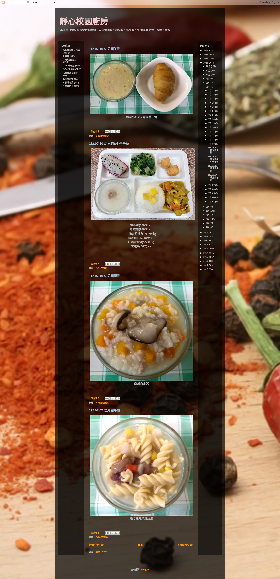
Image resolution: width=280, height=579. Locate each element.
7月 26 (211, 103)
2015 (206, 261)
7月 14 (211, 135)
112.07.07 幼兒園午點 (104, 410)
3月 (208, 219)
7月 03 (211, 201)
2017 (206, 253)
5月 (208, 211)
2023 (206, 63)
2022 (206, 232)
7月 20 (211, 119)
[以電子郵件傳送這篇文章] (106, 131)
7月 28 (211, 94)
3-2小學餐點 (101, 268)
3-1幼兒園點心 (102, 136)
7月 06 (211, 189)
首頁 (141, 545)
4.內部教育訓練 (70, 73)
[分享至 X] (112, 131)
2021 (206, 236)
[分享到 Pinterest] (118, 131)
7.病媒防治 (68, 86)
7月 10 (211, 144)
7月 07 (211, 185)
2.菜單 (66, 56)
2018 (206, 249)
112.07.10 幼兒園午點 (104, 49)
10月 (208, 74)
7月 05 (211, 193)
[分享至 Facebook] (115, 131)
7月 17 (211, 131)
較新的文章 (96, 545)
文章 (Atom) (101, 551)
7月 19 (211, 123)
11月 (208, 70)
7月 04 (211, 197)
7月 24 (211, 111)
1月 (208, 227)
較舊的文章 (185, 545)
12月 (208, 66)
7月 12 (211, 140)
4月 (208, 215)
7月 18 (211, 127)
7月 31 (211, 90)
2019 (206, 244)
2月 (208, 223)
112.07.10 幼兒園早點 (104, 276)
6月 (208, 207)
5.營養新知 (68, 79)
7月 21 (211, 115)
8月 (208, 83)
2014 (206, 265)
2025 (206, 54)
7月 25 (211, 107)
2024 (206, 59)
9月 (208, 78)
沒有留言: (96, 131)
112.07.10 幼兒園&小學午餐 (109, 143)
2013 (206, 269)
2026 (206, 50)
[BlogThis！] (109, 131)
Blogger (145, 569)
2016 (206, 257)
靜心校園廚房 (84, 21)
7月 (208, 87)
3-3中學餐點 (69, 69)
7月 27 (211, 99)
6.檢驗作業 (68, 82)
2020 (206, 240)
